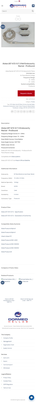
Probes (18, 16)
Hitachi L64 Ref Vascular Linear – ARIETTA (26, 299)
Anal (17, 104)
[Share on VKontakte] (27, 111)
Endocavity (6, 106)
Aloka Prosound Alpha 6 (8, 228)
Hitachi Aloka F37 (6, 236)
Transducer (15, 108)
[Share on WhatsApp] (12, 111)
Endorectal (12, 106)
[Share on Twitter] (18, 111)
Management (7, 341)
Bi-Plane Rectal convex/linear (22, 174)
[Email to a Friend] (21, 111)
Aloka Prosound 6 (6, 252)
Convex (25, 104)
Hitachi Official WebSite (22, 160)
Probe (20, 106)
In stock (16, 194)
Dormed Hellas (30, 104)
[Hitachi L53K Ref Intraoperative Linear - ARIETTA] (9, 287)
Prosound (24, 106)
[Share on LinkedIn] (30, 111)
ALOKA (16, 186)
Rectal (29, 106)
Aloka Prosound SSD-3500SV (10, 248)
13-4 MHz (16, 178)
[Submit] (32, 11)
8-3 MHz (22, 178)
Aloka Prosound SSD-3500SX (10, 244)
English (16, 1)
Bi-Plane (20, 104)
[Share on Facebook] (15, 111)
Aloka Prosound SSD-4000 (9, 240)
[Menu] (2, 6)
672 (11, 104)
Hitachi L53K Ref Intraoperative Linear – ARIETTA (9, 300)
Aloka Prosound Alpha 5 (8, 232)
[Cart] (33, 5)
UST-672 (25, 108)
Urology (21, 108)
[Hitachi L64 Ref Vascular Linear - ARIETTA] (27, 287)
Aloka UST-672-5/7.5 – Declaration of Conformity (16, 216)
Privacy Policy (7, 377)
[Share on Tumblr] (33, 111)
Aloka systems (15, 156)
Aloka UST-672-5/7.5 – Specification (12, 212)
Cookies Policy (7, 381)
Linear (16, 106)
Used (15, 190)
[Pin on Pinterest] (24, 111)
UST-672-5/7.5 (31, 108)
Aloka (13, 104)
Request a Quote (26, 93)
